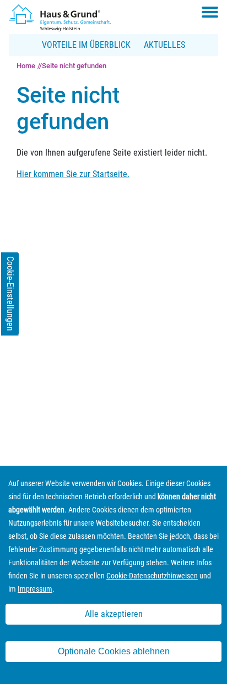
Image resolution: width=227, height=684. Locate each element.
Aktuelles (164, 45)
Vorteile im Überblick (86, 45)
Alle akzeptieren (114, 614)
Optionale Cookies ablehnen (114, 651)
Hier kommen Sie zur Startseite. (73, 174)
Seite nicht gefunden (74, 66)
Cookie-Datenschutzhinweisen (152, 575)
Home (26, 66)
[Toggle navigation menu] (210, 12)
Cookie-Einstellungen (10, 293)
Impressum (35, 588)
